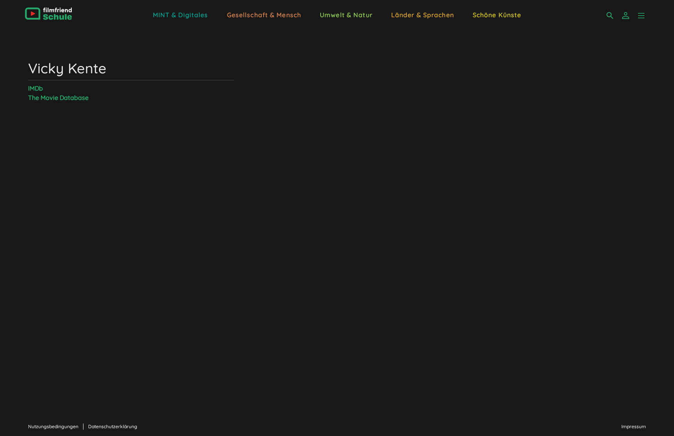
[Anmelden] (625, 15)
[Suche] (610, 15)
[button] (641, 15)
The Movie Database (58, 97)
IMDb (35, 88)
